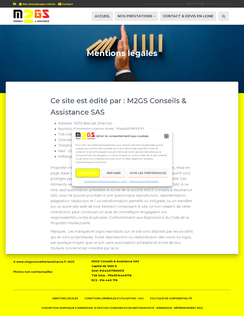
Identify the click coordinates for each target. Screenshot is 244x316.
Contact (67, 4)
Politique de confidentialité (143, 181)
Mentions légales (65, 298)
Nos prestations (135, 16)
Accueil (102, 16)
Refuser (114, 173)
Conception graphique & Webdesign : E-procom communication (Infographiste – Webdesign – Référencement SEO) (122, 307)
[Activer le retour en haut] (236, 308)
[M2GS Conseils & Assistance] (31, 16)
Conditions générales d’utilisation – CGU (105, 181)
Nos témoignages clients (39, 4)
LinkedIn (14, 4)
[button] (166, 136)
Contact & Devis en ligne (188, 16)
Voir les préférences (148, 173)
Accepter (88, 173)
